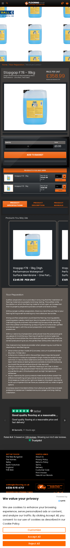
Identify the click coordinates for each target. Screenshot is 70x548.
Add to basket (35, 155)
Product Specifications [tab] (15, 204)
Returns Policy (42, 462)
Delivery (39, 467)
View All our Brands (44, 475)
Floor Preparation (16, 64)
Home (4, 64)
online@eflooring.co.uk (17, 484)
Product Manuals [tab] (58, 204)
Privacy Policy (42, 459)
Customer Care (42, 470)
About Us (40, 457)
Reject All (34, 543)
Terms (38, 465)
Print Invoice (41, 472)
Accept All (34, 536)
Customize (34, 530)
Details (60, 180)
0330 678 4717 (15, 487)
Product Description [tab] (38, 204)
